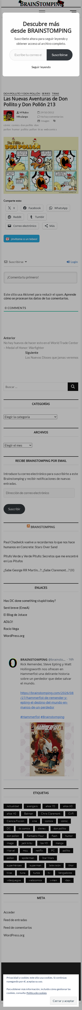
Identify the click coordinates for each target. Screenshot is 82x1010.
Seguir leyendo (41, 67)
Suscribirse (59, 55)
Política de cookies (36, 993)
